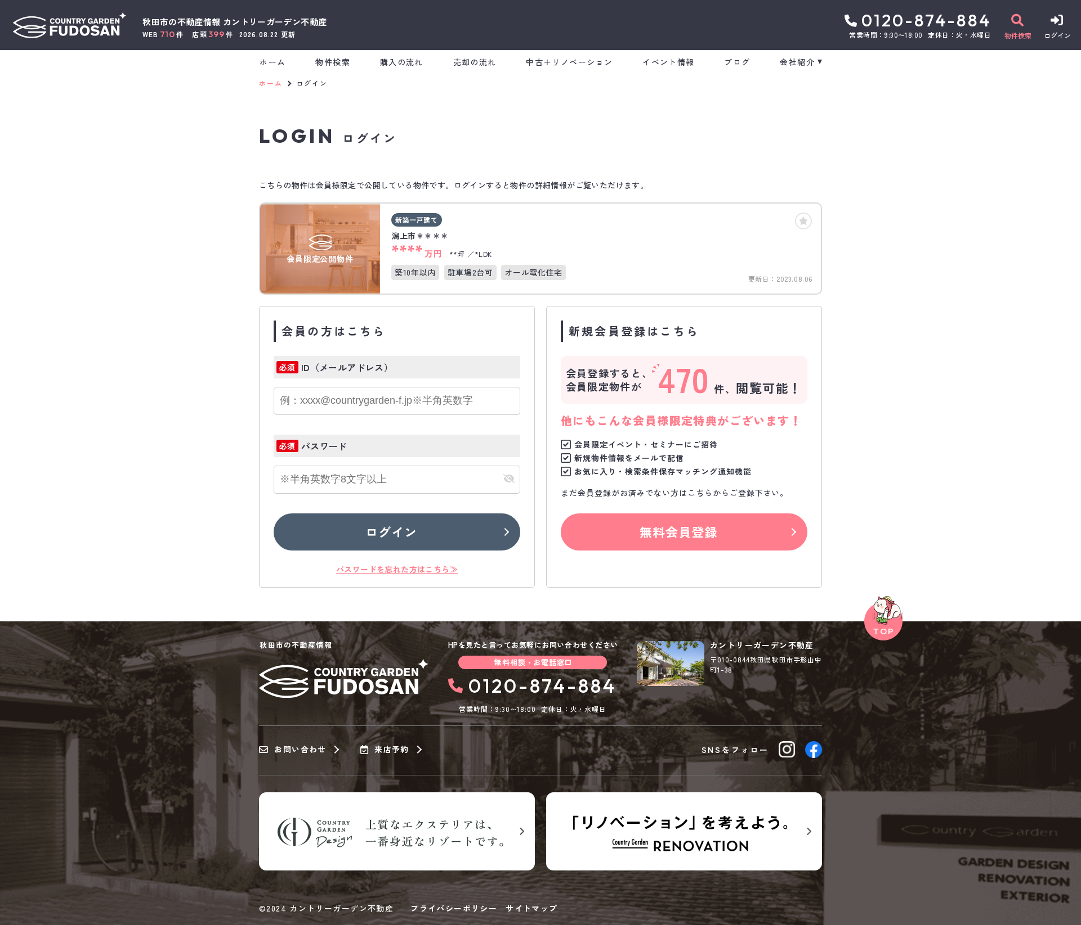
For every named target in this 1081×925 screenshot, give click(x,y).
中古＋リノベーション (569, 61)
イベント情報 (668, 61)
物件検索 (332, 61)
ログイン (391, 531)
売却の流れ (474, 61)
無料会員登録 (679, 531)
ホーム (272, 61)
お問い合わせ (300, 749)
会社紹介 (797, 61)
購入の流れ (401, 61)
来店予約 (391, 749)
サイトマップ (531, 908)
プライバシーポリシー (453, 908)
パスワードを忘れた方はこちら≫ (397, 569)
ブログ (737, 61)
